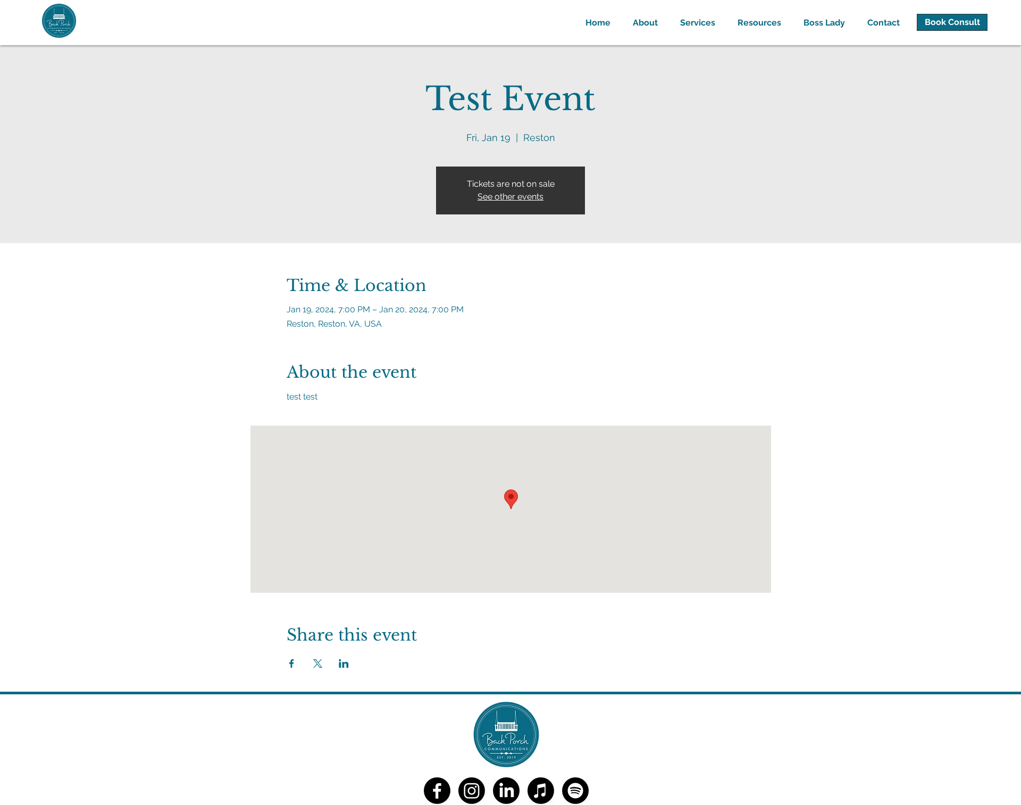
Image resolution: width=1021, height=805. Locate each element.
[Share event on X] (318, 663)
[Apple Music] (541, 790)
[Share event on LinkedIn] (344, 663)
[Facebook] (437, 790)
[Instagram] (471, 790)
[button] (694, 22)
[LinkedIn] (506, 790)
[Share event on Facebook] (292, 663)
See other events (510, 197)
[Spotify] (575, 790)
